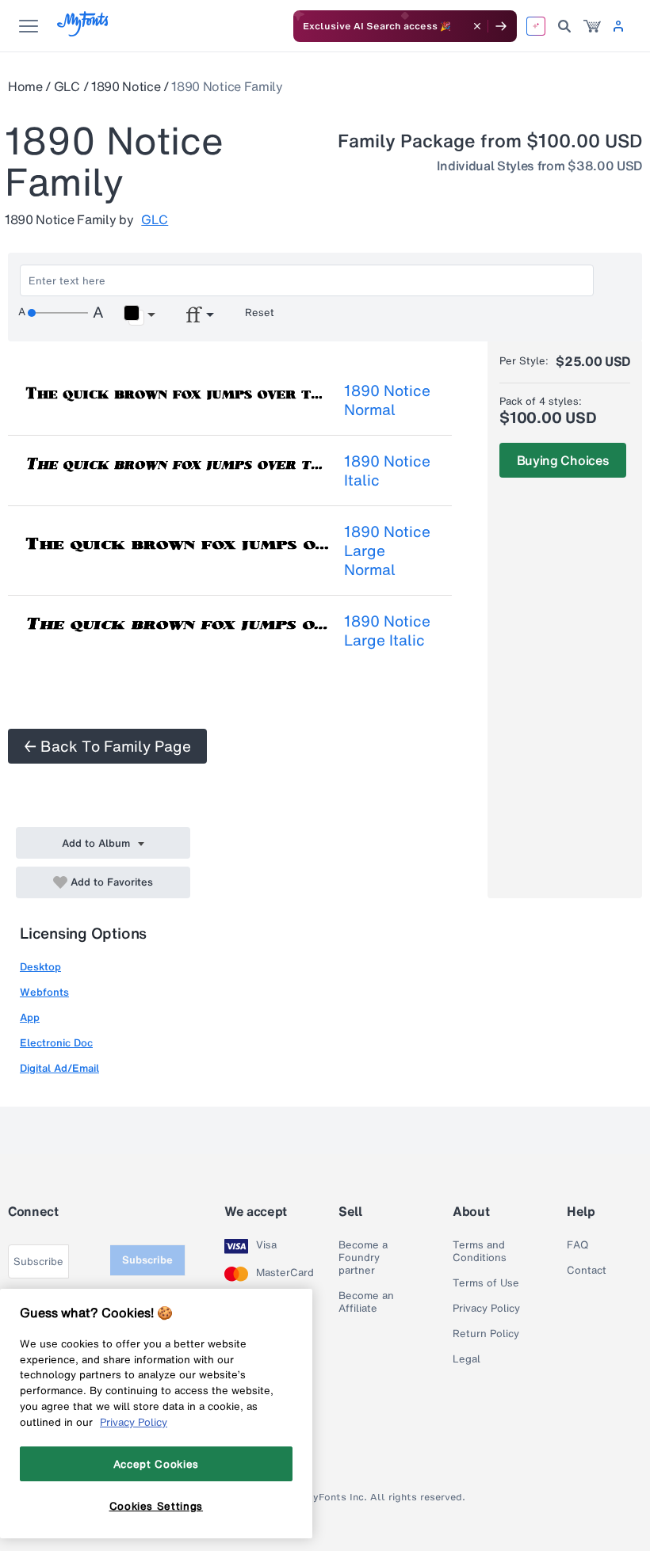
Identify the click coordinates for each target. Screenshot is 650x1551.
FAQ (577, 1245)
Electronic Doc (56, 1042)
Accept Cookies (156, 1464)
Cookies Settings (156, 1506)
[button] (139, 315)
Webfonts (44, 992)
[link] (592, 26)
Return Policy (486, 1334)
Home (25, 86)
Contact (586, 1270)
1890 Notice (125, 86)
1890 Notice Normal (387, 400)
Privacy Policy (486, 1308)
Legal (466, 1359)
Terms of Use (486, 1283)
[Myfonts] (83, 32)
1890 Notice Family (226, 86)
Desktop (40, 966)
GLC (67, 86)
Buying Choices (563, 460)
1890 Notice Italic (387, 470)
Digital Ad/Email (59, 1068)
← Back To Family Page (107, 746)
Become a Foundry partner (363, 1258)
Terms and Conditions (480, 1251)
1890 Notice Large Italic (387, 630)
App (30, 1017)
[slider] (58, 313)
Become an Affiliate (366, 1302)
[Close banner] (477, 26)
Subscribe (147, 1259)
